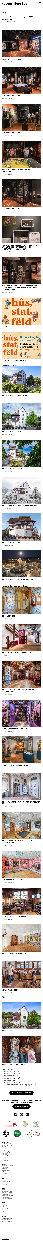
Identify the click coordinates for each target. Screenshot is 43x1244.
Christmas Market (6, 1197)
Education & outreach (7, 1192)
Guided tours (5, 1171)
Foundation (4, 1205)
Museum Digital (5, 1182)
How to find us (5, 1168)
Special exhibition (6, 1181)
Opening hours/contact (7, 1165)
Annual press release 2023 (11, 1074)
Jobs (3, 1212)
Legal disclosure (5, 1238)
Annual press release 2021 (11, 1078)
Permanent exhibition (7, 1180)
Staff (3, 1206)
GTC (21, 1233)
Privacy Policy (38, 1227)
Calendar (4, 1189)
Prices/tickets (5, 1167)
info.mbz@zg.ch (6, 1160)
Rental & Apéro (5, 1173)
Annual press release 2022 (11, 1076)
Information (4, 1174)
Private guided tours (6, 1194)
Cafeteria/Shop (5, 1170)
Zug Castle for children (7, 1191)
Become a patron (6, 1209)
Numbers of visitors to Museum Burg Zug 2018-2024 (19, 1085)
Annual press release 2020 (11, 1080)
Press (3, 1211)
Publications (5, 1184)
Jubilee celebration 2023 (8, 1198)
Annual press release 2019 (11, 1082)
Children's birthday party (7, 1195)
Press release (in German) (11, 21)
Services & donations (7, 1221)
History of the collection (7, 1218)
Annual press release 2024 (11, 1071)
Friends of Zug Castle (7, 1208)
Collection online (6, 1219)
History (3, 1203)
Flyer (3, 25)
